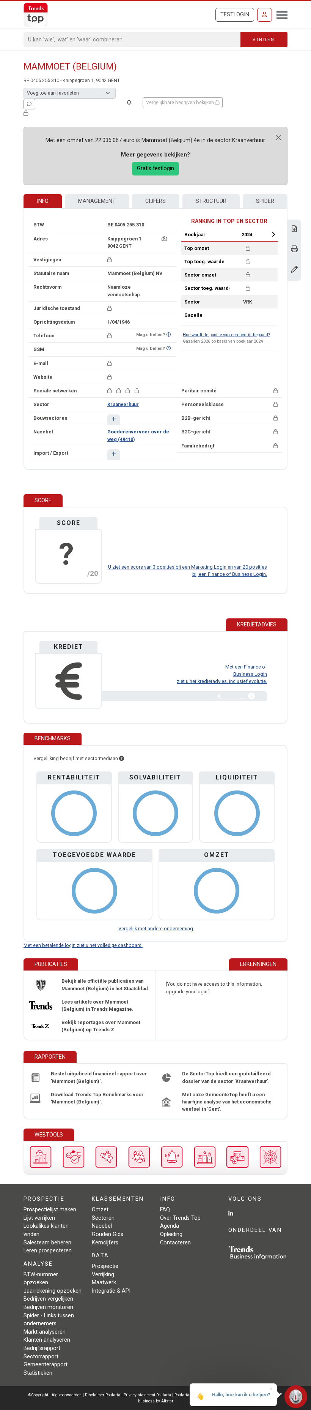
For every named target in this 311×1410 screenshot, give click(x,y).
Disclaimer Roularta (102, 1395)
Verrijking (103, 1274)
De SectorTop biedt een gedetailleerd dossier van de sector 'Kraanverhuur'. (226, 1077)
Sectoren (103, 1218)
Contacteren (175, 1242)
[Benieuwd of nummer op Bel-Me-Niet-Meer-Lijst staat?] (168, 334)
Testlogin (234, 14)
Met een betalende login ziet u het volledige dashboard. (83, 945)
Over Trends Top (180, 1218)
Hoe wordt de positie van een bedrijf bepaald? (226, 334)
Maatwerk (104, 1282)
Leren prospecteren (48, 1250)
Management (97, 201)
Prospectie (105, 1266)
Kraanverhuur (123, 404)
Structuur (211, 201)
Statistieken (38, 1373)
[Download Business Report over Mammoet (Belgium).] (294, 229)
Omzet (100, 1209)
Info (43, 201)
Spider (265, 201)
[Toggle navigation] (279, 14)
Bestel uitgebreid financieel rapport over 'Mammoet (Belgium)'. (99, 1077)
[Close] (278, 137)
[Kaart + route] (164, 239)
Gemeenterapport (46, 1364)
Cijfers (155, 201)
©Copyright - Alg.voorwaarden (55, 1395)
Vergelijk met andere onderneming (155, 928)
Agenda (169, 1226)
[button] (113, 419)
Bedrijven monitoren (48, 1307)
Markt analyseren (45, 1332)
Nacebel (102, 1226)
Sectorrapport (41, 1356)
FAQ (165, 1209)
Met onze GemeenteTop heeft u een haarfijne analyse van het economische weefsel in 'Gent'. (227, 1102)
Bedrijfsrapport (42, 1348)
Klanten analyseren (47, 1340)
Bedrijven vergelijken (48, 1299)
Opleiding (171, 1234)
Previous (222, 234)
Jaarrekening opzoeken (53, 1291)
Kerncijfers (105, 1242)
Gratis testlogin (155, 168)
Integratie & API (111, 1291)
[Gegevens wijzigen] (294, 270)
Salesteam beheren (47, 1242)
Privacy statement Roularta (147, 1395)
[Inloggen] (264, 15)
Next (273, 234)
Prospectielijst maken (50, 1209)
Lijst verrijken (39, 1218)
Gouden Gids (107, 1234)
